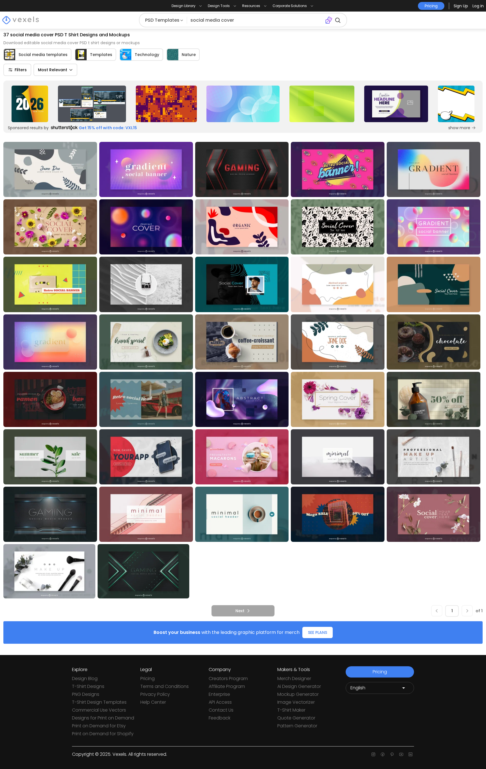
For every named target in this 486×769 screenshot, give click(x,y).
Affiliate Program (227, 686)
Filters (21, 70)
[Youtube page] (401, 754)
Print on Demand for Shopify (103, 733)
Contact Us (221, 710)
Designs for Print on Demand (103, 718)
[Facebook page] (382, 754)
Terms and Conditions (164, 686)
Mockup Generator (298, 694)
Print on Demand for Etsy (99, 726)
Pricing (147, 678)
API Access (220, 702)
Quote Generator (296, 718)
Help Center (153, 702)
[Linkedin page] (410, 754)
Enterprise (219, 694)
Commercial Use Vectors (99, 710)
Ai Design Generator (299, 686)
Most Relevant (52, 70)
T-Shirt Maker (291, 710)
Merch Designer (294, 678)
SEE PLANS (317, 632)
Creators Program (228, 678)
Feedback (219, 718)
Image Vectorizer (296, 702)
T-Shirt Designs (88, 686)
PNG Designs (85, 694)
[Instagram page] (373, 754)
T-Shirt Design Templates (99, 702)
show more (459, 128)
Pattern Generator (297, 726)
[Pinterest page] (391, 754)
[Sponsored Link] (30, 104)
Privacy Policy (155, 694)
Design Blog (85, 678)
